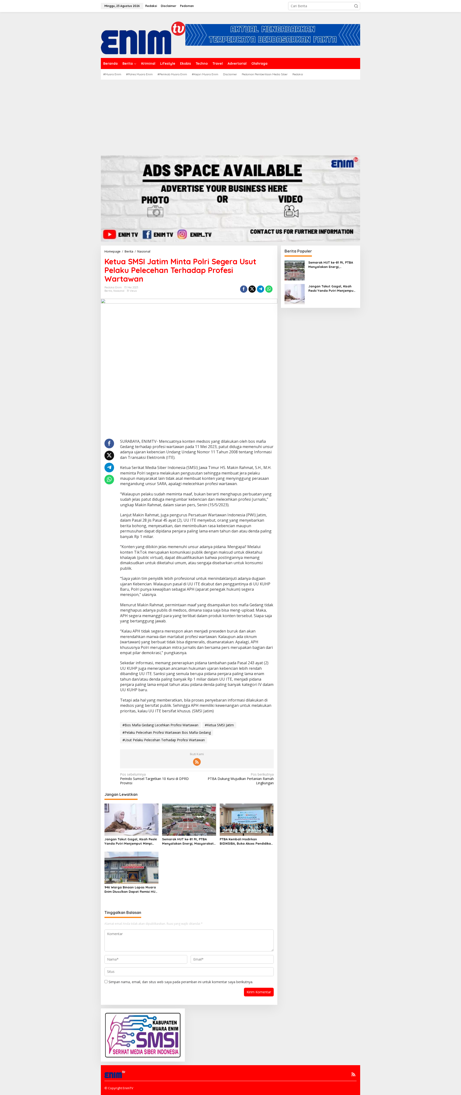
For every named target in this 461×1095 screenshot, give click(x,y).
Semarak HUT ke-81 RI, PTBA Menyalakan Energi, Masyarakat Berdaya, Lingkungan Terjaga (188, 841)
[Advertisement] (230, 115)
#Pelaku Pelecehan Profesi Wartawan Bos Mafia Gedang (166, 732)
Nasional (118, 290)
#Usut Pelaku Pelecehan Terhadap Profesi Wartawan (163, 740)
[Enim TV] (143, 34)
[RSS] (197, 762)
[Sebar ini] (243, 289)
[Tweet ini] (252, 289)
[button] (356, 6)
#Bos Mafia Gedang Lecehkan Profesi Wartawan (160, 725)
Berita (108, 290)
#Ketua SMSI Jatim (219, 725)
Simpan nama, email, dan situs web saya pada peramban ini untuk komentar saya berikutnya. (181, 982)
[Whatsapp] (269, 289)
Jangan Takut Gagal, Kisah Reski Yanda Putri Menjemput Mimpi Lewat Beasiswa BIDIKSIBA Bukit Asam (130, 841)
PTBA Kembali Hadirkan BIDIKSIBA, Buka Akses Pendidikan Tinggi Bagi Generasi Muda (246, 841)
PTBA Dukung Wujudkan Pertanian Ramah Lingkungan (240, 778)
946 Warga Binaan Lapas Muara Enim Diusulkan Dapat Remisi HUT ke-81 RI (130, 889)
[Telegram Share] (260, 289)
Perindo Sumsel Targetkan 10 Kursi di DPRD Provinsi (154, 778)
